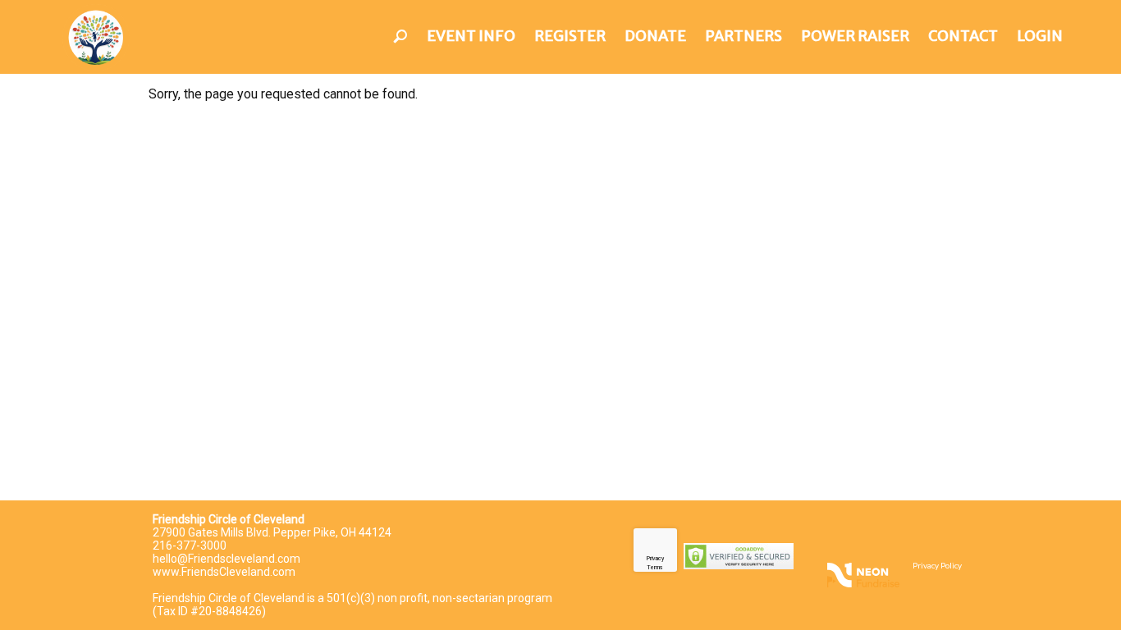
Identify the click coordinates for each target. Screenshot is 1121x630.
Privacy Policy (937, 565)
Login (1040, 35)
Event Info (471, 35)
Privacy (655, 558)
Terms (655, 567)
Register (570, 35)
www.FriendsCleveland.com (224, 571)
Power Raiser (855, 35)
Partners (743, 35)
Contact (963, 35)
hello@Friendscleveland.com (226, 558)
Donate (655, 35)
